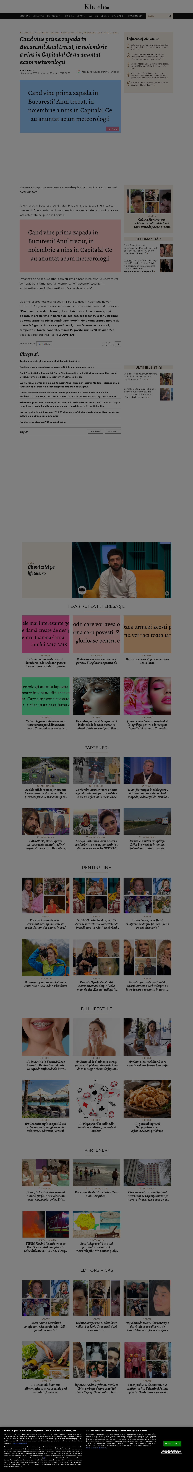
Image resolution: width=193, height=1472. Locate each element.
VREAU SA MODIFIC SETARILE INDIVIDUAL (171, 1452)
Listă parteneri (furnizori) (96, 1448)
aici (43, 1458)
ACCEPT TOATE (172, 1444)
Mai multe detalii (19, 1443)
